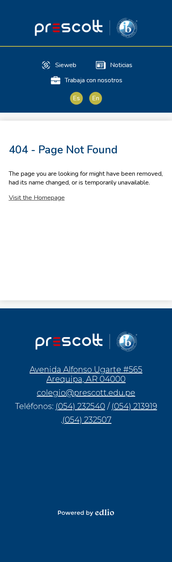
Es (76, 98)
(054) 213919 (134, 406)
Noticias (121, 65)
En (95, 98)
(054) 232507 (87, 420)
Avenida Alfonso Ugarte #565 (86, 374)
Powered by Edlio (86, 512)
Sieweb (65, 65)
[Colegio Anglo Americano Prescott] (86, 28)
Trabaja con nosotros (93, 80)
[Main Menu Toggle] (159, 13)
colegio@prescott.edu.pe (86, 392)
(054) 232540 (80, 406)
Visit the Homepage (37, 197)
